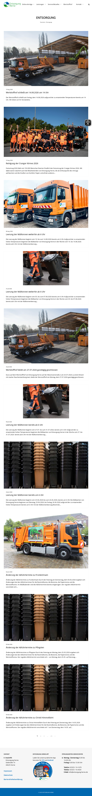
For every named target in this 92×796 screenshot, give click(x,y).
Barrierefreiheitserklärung (13, 779)
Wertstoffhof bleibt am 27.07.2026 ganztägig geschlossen (32, 370)
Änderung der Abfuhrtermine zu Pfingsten (25, 647)
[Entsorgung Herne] (12, 4)
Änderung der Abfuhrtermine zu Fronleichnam (27, 575)
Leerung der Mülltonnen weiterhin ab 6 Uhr (25, 234)
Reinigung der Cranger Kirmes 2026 (22, 163)
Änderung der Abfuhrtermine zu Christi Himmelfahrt (29, 717)
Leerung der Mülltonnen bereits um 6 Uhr (25, 495)
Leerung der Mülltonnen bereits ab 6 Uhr (24, 425)
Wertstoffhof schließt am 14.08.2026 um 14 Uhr (27, 92)
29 (51, 736)
